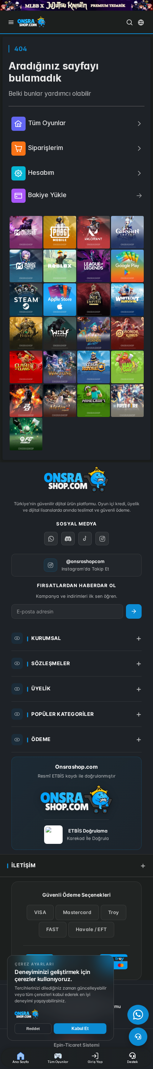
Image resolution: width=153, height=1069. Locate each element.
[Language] (141, 22)
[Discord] (68, 538)
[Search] (129, 22)
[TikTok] (85, 538)
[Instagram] (102, 538)
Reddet (33, 1028)
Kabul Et (80, 1028)
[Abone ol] (134, 611)
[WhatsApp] (138, 1015)
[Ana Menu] (11, 22)
